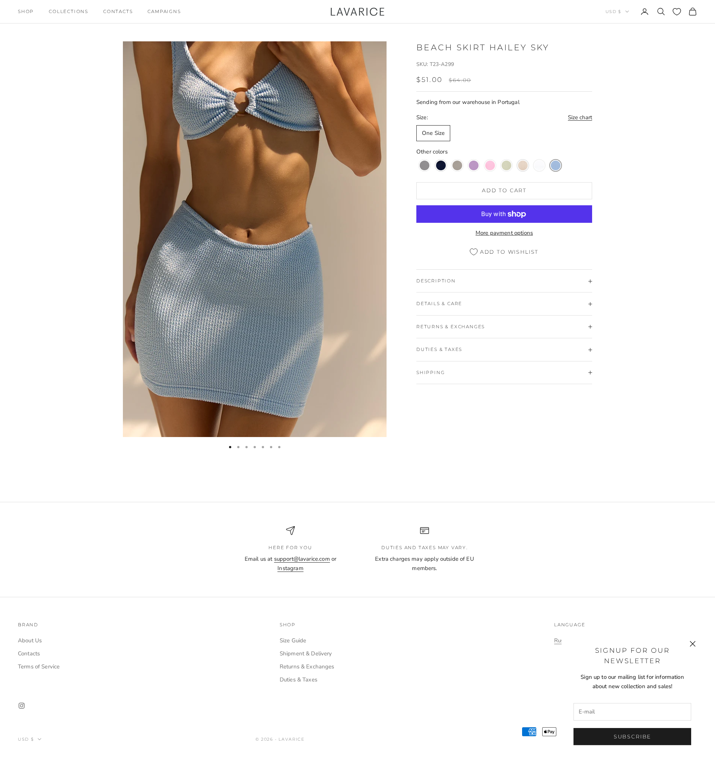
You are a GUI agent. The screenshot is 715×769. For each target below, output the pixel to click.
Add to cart (504, 190)
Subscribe (632, 736)
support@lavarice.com (302, 559)
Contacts (118, 11)
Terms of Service (39, 666)
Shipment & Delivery (306, 653)
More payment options (504, 233)
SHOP (26, 11)
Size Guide (293, 640)
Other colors (432, 152)
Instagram (290, 568)
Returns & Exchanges (307, 666)
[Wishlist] (677, 12)
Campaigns (164, 11)
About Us (30, 640)
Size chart (580, 117)
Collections (68, 11)
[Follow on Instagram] (21, 705)
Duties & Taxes (298, 679)
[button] (424, 165)
